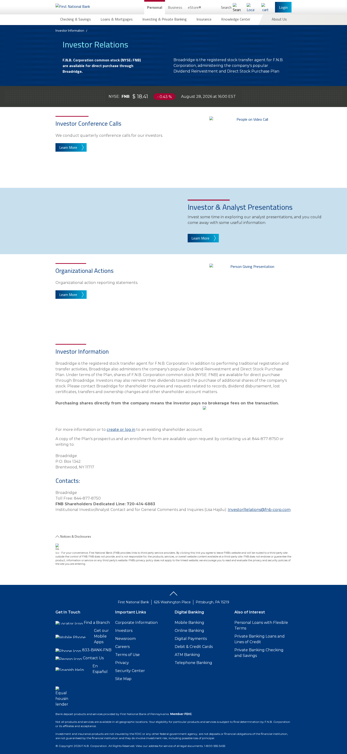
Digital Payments (191, 638)
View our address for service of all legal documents (169, 746)
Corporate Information (136, 622)
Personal (154, 7)
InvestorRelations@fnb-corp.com (259, 509)
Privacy (122, 662)
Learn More (68, 147)
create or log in (121, 429)
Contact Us (93, 658)
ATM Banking (187, 654)
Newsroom (125, 638)
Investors (123, 630)
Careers (122, 646)
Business (175, 7)
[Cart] (265, 7)
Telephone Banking (193, 662)
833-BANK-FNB (96, 650)
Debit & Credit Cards (194, 646)
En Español (100, 669)
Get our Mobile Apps (101, 636)
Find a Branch (97, 622)
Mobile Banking (189, 622)
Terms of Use (127, 654)
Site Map (123, 679)
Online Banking (189, 630)
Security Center (130, 670)
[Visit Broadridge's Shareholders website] (204, 429)
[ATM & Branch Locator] (250, 7)
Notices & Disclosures (75, 536)
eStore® (194, 7)
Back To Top (173, 595)
